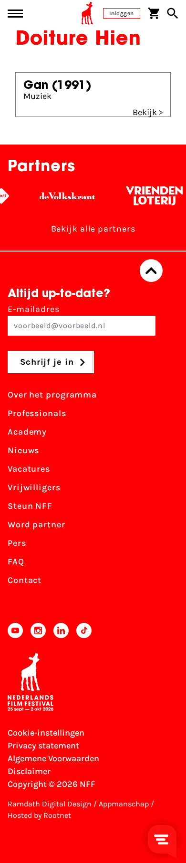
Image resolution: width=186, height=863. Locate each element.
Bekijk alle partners (93, 228)
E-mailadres (34, 309)
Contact (24, 580)
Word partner (36, 524)
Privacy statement (43, 745)
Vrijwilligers (34, 487)
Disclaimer (29, 771)
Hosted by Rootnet (39, 815)
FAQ (16, 561)
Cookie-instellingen (46, 732)
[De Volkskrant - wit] (65, 195)
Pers (17, 543)
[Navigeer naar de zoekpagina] (172, 13)
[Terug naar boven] (151, 270)
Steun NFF (30, 506)
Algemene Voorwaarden (53, 758)
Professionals (37, 413)
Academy (27, 432)
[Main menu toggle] (15, 14)
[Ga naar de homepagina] (87, 13)
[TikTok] (84, 630)
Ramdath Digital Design (50, 803)
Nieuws (23, 450)
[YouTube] (15, 630)
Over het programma (52, 394)
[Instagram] (38, 630)
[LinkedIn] (61, 630)
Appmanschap (124, 803)
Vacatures (29, 469)
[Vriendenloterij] (152, 195)
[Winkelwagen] (153, 13)
